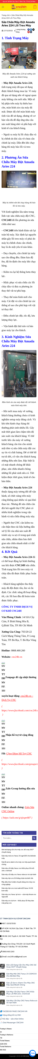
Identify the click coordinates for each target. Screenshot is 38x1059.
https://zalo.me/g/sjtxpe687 (17, 817)
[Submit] (34, 838)
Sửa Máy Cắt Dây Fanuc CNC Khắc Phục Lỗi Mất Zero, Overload (18, 869)
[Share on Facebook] (28, 29)
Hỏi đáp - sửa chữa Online (12, 1019)
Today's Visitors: (7, 1035)
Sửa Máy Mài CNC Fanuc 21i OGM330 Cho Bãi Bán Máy (19, 857)
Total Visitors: (6, 1047)
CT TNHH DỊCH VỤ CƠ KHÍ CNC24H (15, 918)
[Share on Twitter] (31, 29)
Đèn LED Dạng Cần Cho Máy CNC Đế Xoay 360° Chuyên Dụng (18, 851)
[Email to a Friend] (33, 29)
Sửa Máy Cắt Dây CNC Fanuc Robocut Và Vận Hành (19, 874)
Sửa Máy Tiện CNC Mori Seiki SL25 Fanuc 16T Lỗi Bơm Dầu (17, 889)
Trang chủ (6, 15)
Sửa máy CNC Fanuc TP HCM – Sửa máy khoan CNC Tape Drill (19, 895)
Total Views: (5, 1041)
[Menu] (3, 7)
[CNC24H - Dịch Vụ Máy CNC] (19, 7)
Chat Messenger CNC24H (11, 1022)
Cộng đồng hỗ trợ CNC (10, 1015)
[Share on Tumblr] (31, 32)
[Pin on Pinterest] (28, 32)
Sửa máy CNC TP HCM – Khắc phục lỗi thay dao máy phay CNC (18, 902)
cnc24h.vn (17, 656)
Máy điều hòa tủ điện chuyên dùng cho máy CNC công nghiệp (18, 883)
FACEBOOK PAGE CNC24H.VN (13, 1011)
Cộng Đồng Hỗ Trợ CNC (19, 753)
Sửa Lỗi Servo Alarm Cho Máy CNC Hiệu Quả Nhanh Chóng (18, 863)
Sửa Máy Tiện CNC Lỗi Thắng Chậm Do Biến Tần (17, 878)
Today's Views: (6, 1029)
